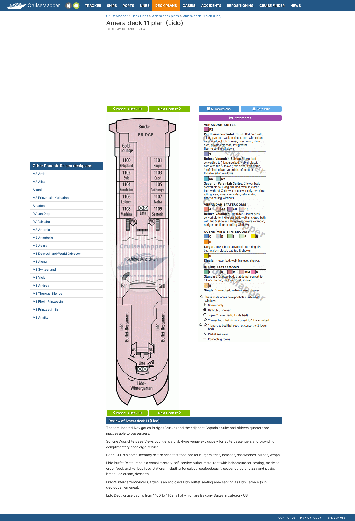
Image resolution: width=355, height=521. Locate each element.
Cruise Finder (272, 5)
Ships (112, 5)
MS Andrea (41, 285)
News (296, 5)
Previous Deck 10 (128, 109)
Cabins (189, 5)
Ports (128, 5)
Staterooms (242, 118)
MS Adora (40, 245)
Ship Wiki (263, 109)
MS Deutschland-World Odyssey (57, 253)
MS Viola (39, 277)
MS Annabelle (43, 237)
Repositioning (240, 5)
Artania (38, 190)
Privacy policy (310, 517)
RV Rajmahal (41, 221)
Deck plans (166, 5)
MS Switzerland (44, 269)
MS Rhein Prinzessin (48, 301)
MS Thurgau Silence (47, 293)
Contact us (286, 517)
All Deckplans (220, 109)
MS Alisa (39, 182)
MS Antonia (41, 229)
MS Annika (40, 317)
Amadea (39, 206)
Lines (144, 5)
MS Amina (40, 174)
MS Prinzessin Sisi (46, 309)
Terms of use (335, 517)
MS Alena (40, 261)
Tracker (93, 5)
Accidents (211, 5)
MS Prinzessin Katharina (51, 198)
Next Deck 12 (168, 109)
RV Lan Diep (41, 214)
